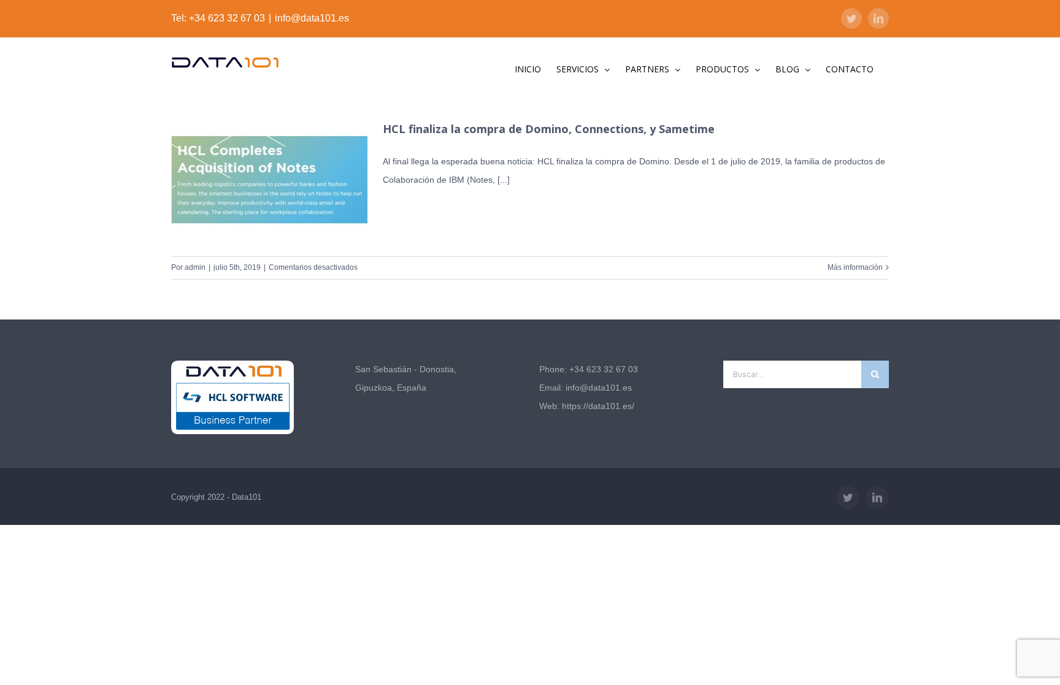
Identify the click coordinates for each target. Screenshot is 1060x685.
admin (195, 267)
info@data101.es (312, 18)
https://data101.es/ (598, 406)
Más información (855, 267)
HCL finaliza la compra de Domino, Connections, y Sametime (549, 128)
